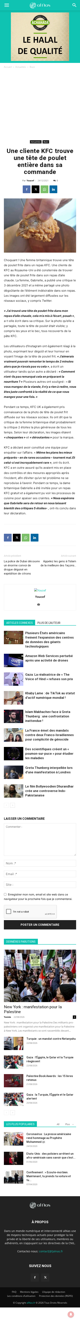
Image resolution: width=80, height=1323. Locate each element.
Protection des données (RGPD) (56, 1296)
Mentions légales (29, 1291)
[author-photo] (40, 590)
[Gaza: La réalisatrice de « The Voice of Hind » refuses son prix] (13, 679)
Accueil (8, 67)
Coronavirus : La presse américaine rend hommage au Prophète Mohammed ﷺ (48, 1138)
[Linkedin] (53, 189)
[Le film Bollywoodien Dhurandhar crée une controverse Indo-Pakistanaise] (13, 791)
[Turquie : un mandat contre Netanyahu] (13, 1043)
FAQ (14, 1291)
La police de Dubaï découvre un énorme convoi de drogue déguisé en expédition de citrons (22, 567)
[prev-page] (6, 805)
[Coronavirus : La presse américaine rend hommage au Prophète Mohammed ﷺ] (13, 1139)
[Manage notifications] (71, 1314)
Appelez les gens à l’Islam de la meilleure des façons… (58, 563)
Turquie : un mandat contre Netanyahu (51, 1038)
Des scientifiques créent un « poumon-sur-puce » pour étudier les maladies (49, 753)
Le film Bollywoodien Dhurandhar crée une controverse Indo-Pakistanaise (49, 790)
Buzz (32, 67)
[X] (35, 189)
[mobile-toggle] (6, 5)
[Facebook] (26, 189)
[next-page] (12, 805)
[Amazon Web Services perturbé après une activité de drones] (13, 660)
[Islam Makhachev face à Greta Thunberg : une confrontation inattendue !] (13, 716)
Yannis (7, 1016)
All (58, 1124)
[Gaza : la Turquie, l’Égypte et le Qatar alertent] (13, 1099)
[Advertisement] (40, 105)
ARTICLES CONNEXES (19, 622)
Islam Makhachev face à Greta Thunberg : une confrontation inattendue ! (47, 716)
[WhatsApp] (44, 189)
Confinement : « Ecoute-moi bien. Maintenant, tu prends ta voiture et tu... (48, 1176)
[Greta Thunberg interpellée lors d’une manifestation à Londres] (13, 772)
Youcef (30, 180)
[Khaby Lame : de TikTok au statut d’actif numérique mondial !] (13, 697)
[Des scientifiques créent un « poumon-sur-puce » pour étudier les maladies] (13, 753)
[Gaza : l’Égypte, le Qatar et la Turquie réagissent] (13, 1062)
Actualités (20, 67)
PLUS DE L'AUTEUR (48, 622)
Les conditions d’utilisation (21, 1296)
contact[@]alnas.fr (51, 1251)
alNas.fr (31, 1302)
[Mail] (40, 604)
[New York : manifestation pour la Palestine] (40, 976)
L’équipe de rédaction (53, 1291)
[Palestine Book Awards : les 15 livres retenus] (13, 1080)
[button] (74, 5)
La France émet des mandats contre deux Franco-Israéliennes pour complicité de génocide (49, 734)
